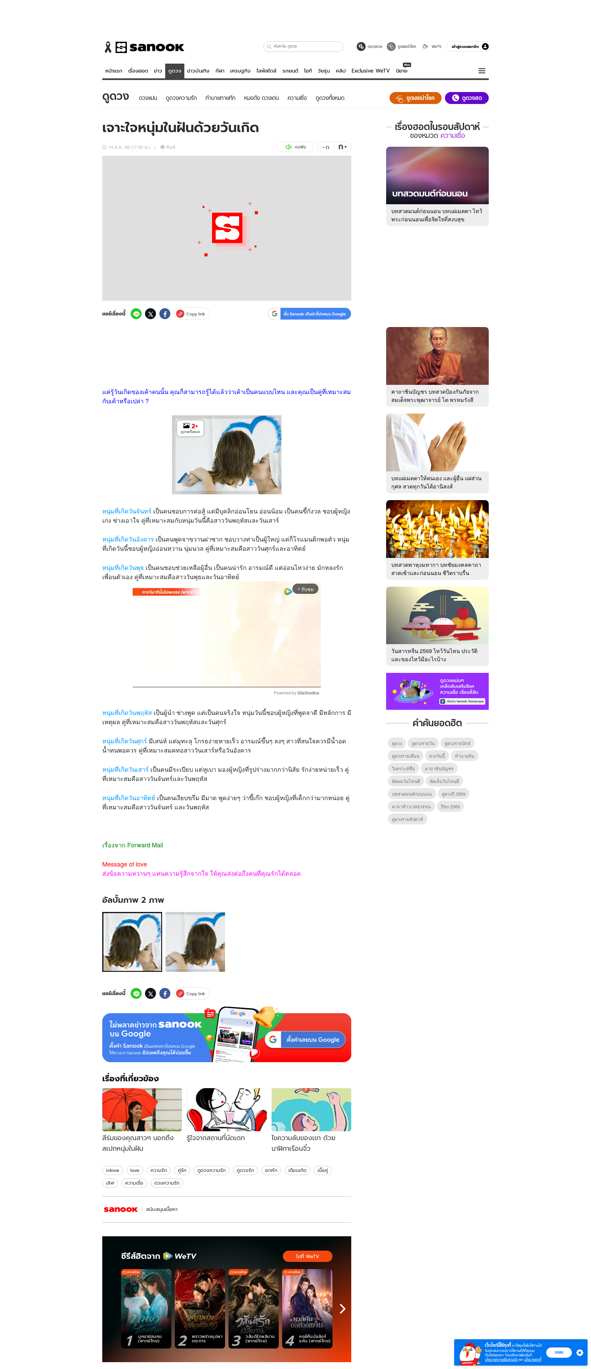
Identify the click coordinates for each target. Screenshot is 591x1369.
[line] (136, 313)
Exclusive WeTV (371, 71)
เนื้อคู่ (322, 1170)
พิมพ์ (170, 147)
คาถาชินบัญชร (439, 768)
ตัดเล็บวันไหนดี (444, 781)
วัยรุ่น (324, 71)
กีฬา (219, 71)
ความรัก (158, 1170)
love (135, 1170)
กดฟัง (300, 147)
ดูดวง (174, 71)
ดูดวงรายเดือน (405, 756)
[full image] (132, 942)
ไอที (308, 71)
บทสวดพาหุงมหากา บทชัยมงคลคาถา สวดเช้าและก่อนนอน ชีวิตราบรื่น (436, 569)
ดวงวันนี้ (437, 756)
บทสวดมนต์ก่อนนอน (412, 794)
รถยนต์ (290, 71)
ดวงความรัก (167, 1182)
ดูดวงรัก (245, 1170)
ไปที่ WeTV (307, 1256)
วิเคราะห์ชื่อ (403, 768)
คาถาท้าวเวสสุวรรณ (411, 806)
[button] (269, 47)
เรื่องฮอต (138, 71)
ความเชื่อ (134, 1182)
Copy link (195, 314)
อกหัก (271, 1170)
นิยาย (401, 71)
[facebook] (164, 313)
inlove (112, 1170)
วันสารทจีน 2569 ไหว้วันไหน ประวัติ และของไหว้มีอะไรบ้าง (434, 655)
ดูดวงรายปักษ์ (458, 743)
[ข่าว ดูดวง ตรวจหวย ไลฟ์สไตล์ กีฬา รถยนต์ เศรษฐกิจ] (143, 47)
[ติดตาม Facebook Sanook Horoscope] (437, 690)
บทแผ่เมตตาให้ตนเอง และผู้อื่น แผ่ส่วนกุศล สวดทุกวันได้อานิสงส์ (436, 482)
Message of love (124, 863)
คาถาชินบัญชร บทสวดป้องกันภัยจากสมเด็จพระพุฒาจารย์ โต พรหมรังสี (435, 396)
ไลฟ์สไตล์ (266, 71)
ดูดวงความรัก (211, 1170)
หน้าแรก (113, 71)
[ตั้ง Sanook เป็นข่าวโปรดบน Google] (226, 1034)
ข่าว (158, 71)
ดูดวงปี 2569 (453, 794)
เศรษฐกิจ (240, 71)
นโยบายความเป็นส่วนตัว (501, 1359)
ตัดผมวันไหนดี (406, 781)
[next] (342, 1309)
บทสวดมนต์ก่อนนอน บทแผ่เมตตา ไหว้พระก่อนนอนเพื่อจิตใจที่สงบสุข (436, 215)
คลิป (341, 71)
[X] (150, 313)
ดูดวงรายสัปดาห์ (407, 819)
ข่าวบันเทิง (198, 71)
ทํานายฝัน (464, 756)
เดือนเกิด (297, 1170)
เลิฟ (110, 1182)
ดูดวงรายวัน (423, 743)
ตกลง (559, 1352)
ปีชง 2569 (450, 806)
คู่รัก (182, 1170)
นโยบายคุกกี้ (532, 1359)
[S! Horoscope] (121, 1209)
